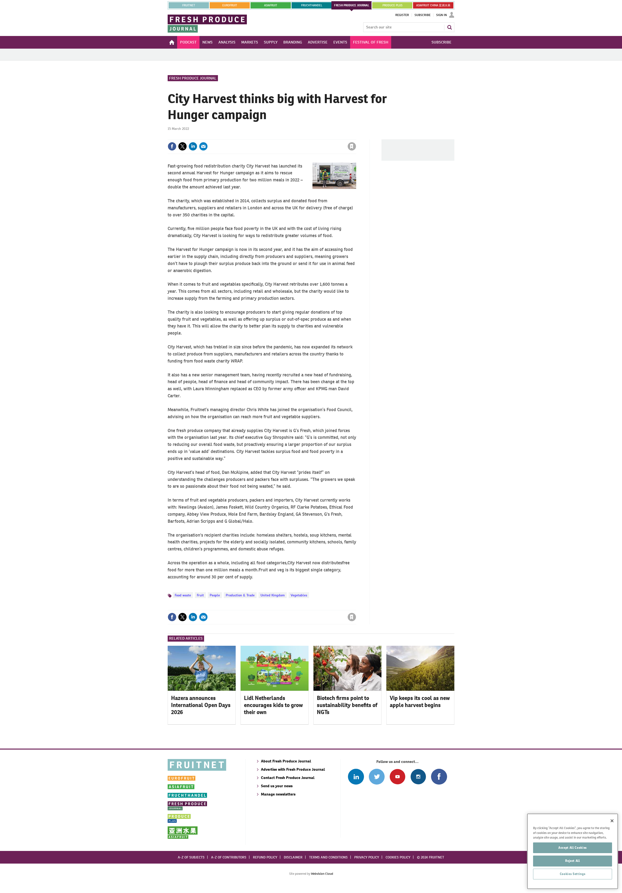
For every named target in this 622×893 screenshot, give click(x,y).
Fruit (200, 595)
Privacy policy (366, 857)
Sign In (441, 15)
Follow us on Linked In (356, 777)
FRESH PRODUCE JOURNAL (351, 5)
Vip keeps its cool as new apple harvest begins (420, 701)
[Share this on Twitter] (182, 146)
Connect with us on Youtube (397, 777)
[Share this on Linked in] (193, 146)
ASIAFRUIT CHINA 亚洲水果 (433, 5)
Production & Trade (240, 595)
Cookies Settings (573, 874)
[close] (355, 136)
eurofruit (229, 5)
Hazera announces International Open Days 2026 (201, 705)
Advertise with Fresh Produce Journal (293, 769)
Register (402, 15)
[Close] (612, 820)
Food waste (183, 595)
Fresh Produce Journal (192, 78)
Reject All (572, 861)
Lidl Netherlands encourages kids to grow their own (273, 705)
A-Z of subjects (191, 857)
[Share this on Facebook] (172, 146)
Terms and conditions (328, 857)
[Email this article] (203, 146)
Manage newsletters (278, 794)
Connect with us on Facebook (439, 777)
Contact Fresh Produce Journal (287, 777)
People (215, 595)
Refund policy (265, 857)
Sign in (294, 136)
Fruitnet (188, 5)
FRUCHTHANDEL (311, 5)
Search (449, 27)
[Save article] (351, 146)
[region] (572, 851)
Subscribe (423, 15)
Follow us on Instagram (418, 777)
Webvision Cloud (322, 874)
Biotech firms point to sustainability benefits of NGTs (347, 705)
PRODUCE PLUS (392, 5)
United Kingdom (272, 595)
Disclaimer (293, 857)
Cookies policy (398, 857)
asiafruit (270, 5)
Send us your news (277, 785)
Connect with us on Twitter (377, 777)
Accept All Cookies (572, 848)
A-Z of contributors (228, 857)
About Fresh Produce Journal (286, 761)
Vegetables (299, 595)
